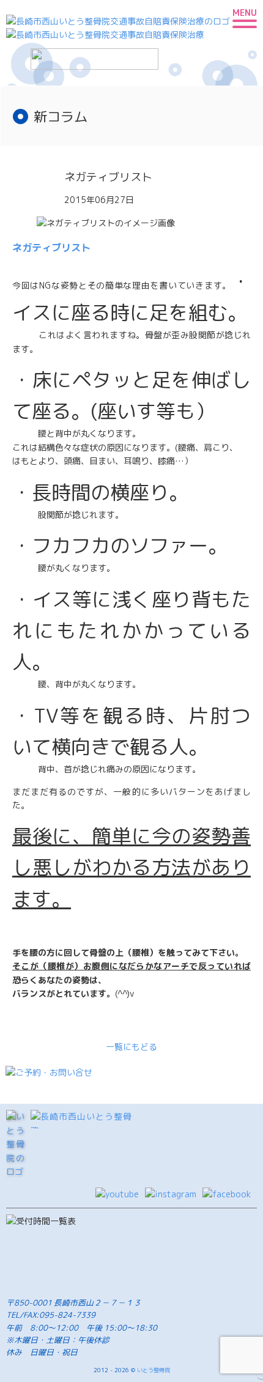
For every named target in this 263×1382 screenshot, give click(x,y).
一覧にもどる (131, 1046)
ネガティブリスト (51, 247)
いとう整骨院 (153, 1370)
